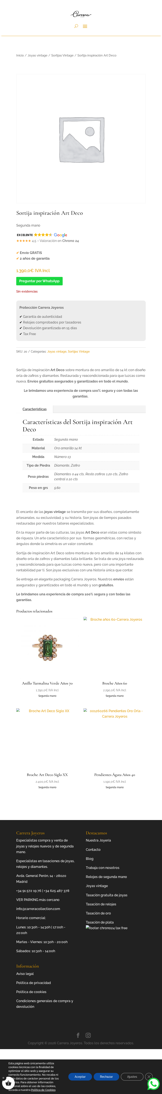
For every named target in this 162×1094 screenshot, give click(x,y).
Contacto (93, 850)
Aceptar (80, 1076)
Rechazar (106, 1076)
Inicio (20, 55)
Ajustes (132, 1076)
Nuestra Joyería (98, 840)
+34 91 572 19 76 (28, 891)
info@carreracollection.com (38, 909)
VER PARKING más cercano (37, 900)
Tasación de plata (100, 922)
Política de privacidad (33, 983)
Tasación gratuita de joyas (106, 895)
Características (35, 409)
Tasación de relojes (101, 904)
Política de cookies (31, 992)
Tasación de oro (98, 913)
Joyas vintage (37, 55)
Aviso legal (25, 974)
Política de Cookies (43, 1089)
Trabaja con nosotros (102, 868)
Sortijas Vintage (62, 55)
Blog (89, 859)
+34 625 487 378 (56, 891)
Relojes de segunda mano (106, 877)
